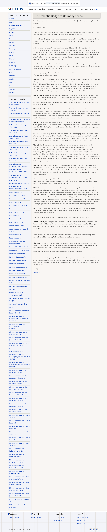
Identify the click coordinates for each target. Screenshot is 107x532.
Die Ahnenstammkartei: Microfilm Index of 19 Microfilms (17, 326)
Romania (12, 76)
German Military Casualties (18, 304)
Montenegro (13, 66)
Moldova (12, 62)
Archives (42, 9)
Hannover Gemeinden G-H (18, 267)
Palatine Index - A (15, 238)
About (91, 9)
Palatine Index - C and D (17, 226)
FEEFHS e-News (36, 517)
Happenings (84, 9)
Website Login (81, 520)
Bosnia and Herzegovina (17, 25)
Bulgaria (12, 29)
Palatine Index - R (15, 202)
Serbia (11, 82)
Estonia (11, 39)
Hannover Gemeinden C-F (17, 270)
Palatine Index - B (15, 235)
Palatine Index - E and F (17, 222)
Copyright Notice (59, 517)
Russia (11, 79)
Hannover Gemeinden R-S (17, 257)
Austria (11, 19)
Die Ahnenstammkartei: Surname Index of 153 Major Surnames (18, 318)
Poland (11, 72)
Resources (51, 9)
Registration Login (83, 517)
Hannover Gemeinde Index (18, 277)
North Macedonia (15, 69)
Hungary (12, 49)
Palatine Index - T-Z (15, 192)
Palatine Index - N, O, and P (18, 205)
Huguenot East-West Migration (19, 247)
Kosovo (11, 52)
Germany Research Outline (18, 286)
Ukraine (11, 92)
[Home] (15, 9)
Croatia (11, 32)
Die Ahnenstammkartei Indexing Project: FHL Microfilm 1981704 (19, 357)
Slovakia (12, 86)
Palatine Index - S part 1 (17, 199)
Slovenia (12, 89)
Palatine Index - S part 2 (17, 195)
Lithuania (12, 59)
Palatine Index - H (15, 215)
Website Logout (82, 523)
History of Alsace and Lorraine (19, 250)
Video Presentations (53, 3)
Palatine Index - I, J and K (17, 212)
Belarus (11, 22)
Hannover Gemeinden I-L (17, 264)
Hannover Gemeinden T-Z (17, 254)
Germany (37, 272)
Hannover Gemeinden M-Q (18, 260)
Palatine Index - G (15, 219)
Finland (11, 42)
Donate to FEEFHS (14, 517)
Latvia (11, 56)
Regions (59, 9)
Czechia (11, 35)
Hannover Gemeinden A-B (17, 274)
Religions (68, 9)
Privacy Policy (58, 520)
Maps (75, 9)
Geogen (11, 307)
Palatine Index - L (15, 209)
